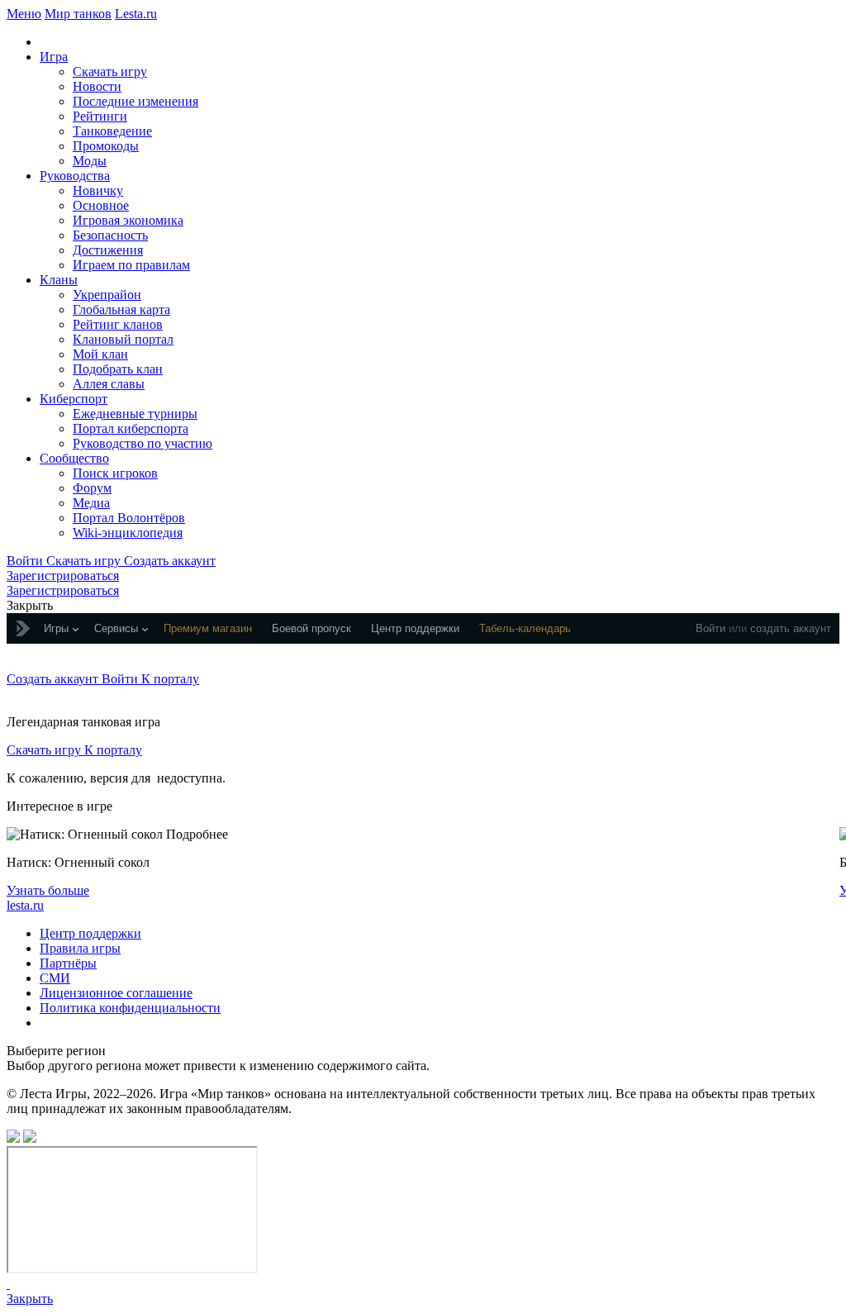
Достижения (108, 250)
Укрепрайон (107, 295)
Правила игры (80, 948)
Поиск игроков (115, 473)
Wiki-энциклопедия (128, 533)
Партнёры (68, 963)
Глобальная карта (121, 309)
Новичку (98, 190)
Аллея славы (109, 384)
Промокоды (106, 146)
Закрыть (30, 1299)
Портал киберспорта (130, 428)
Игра (54, 57)
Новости (97, 86)
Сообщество (74, 458)
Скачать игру (110, 71)
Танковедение (112, 131)
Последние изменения (135, 101)
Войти (710, 628)
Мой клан (100, 354)
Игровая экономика (128, 220)
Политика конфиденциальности (130, 1008)
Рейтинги (100, 116)
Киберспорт (73, 399)
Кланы (59, 280)
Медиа (91, 503)
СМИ (55, 978)
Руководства (75, 176)
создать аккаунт (790, 628)
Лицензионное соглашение (116, 993)
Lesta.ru (136, 14)
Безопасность (110, 235)
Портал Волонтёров (129, 518)
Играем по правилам (131, 265)
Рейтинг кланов (118, 324)
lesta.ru (25, 905)
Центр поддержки (90, 933)
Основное (101, 205)
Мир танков (78, 14)
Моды (90, 161)
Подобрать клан (118, 369)
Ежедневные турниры (135, 414)
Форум (92, 488)
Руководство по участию (142, 443)
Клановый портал (123, 339)
